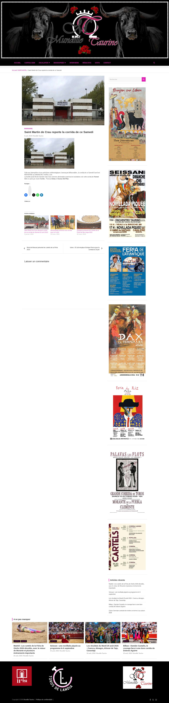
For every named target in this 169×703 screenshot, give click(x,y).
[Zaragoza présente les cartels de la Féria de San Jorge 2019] (89, 222)
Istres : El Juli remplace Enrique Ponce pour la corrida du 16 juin (84, 248)
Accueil (17, 63)
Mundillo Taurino (38, 136)
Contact (107, 63)
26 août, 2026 (18, 656)
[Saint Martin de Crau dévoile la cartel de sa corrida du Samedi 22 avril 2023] (36, 222)
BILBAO (126, 641)
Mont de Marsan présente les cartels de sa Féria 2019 (42, 248)
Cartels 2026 (30, 63)
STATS (97, 63)
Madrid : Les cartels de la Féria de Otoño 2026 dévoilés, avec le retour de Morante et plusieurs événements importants (126, 586)
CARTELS (17, 641)
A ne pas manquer (21, 619)
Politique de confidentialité (44, 699)
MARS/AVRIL (28, 128)
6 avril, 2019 (28, 136)
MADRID (23, 641)
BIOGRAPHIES (59, 63)
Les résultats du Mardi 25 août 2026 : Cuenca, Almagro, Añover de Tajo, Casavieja (103, 648)
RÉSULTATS (87, 63)
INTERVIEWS (74, 63)
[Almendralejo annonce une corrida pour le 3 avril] (63, 222)
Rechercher (144, 79)
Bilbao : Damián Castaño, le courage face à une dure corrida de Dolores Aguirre (139, 648)
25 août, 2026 (127, 653)
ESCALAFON (43, 63)
